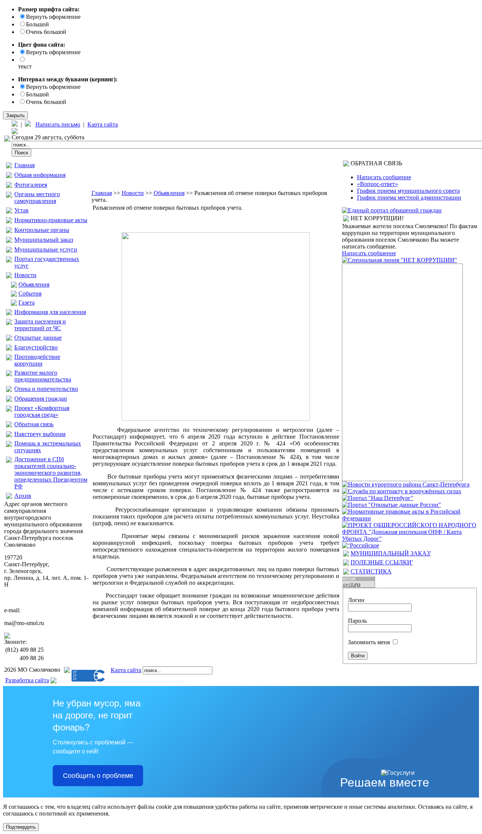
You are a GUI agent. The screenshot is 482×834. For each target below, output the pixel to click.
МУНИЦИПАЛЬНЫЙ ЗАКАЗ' (391, 553)
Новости (25, 275)
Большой (37, 24)
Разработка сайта (27, 680)
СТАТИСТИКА (371, 571)
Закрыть (15, 115)
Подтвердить (21, 827)
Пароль (357, 620)
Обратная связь (33, 424)
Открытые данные (38, 337)
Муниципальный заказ (43, 239)
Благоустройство (36, 347)
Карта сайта (102, 124)
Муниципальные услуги (45, 249)
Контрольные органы (41, 230)
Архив (22, 495)
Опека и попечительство (46, 389)
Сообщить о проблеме (98, 775)
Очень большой (46, 32)
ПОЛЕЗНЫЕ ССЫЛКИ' (382, 562)
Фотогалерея (30, 184)
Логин (356, 600)
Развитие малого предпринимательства (42, 376)
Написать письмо (57, 124)
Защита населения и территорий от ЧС (40, 324)
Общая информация (40, 175)
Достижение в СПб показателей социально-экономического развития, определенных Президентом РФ (50, 472)
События (29, 293)
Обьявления (33, 284)
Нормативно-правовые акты (50, 220)
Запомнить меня (369, 642)
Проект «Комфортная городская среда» (41, 411)
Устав (21, 210)
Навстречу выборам (40, 434)
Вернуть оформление (53, 17)
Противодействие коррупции (37, 360)
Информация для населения (50, 312)
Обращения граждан (40, 398)
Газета (26, 302)
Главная (24, 165)
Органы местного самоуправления (37, 197)
